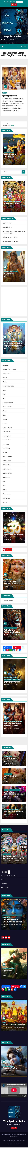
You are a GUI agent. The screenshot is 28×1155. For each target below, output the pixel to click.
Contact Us (4, 880)
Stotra (4, 92)
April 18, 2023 (9, 634)
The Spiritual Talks (11, 36)
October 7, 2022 (10, 159)
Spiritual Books (8, 199)
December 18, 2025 (10, 814)
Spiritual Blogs (7, 465)
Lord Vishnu (7, 341)
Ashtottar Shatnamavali (9, 369)
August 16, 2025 (8, 924)
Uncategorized (7, 494)
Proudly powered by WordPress (9, 1134)
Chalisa (5, 382)
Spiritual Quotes (7, 473)
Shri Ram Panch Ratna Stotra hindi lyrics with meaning (13, 273)
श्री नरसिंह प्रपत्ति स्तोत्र (9, 96)
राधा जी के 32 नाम (7, 223)
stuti (4, 485)
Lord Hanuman (7, 431)
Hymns (5, 411)
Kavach (5, 419)
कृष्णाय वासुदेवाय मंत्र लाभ (12, 682)
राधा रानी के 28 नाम (7, 227)
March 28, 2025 (9, 276)
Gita (13, 152)
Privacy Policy (5, 887)
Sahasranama (14, 341)
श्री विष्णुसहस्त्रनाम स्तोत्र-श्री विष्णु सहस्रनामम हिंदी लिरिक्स (13, 344)
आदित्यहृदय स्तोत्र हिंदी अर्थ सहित (11, 241)
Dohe (4, 390)
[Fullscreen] (25, 1096)
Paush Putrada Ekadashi (13, 1025)
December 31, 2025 (10, 761)
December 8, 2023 (9, 1070)
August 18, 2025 (10, 684)
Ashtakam (5, 365)
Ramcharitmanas (14, 196)
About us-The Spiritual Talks (9, 876)
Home (4, 1140)
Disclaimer (4, 883)
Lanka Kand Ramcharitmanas (12, 202)
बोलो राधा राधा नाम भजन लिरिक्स (10, 237)
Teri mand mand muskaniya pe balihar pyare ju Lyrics (12, 921)
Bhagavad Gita (7, 152)
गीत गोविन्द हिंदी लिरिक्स (9, 1068)
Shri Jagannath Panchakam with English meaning (13, 858)
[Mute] (22, 1096)
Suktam (5, 489)
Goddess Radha (7, 406)
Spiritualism (6, 477)
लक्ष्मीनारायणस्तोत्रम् (10, 632)
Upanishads (6, 498)
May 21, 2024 (9, 348)
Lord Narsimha (7, 440)
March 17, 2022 (8, 1027)
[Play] (3, 1096)
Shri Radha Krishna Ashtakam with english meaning (12, 725)
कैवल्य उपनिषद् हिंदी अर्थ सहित (13, 534)
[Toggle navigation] (25, 46)
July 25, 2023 (8, 860)
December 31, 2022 (10, 537)
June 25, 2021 (9, 206)
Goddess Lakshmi (8, 402)
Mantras (5, 452)
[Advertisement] (14, 301)
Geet (4, 394)
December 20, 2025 (10, 796)
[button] (18, 46)
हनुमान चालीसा (7, 971)
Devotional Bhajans (8, 386)
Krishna (17, 152)
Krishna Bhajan (7, 427)
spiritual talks (18, 98)
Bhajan (5, 377)
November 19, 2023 (9, 973)
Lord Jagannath (7, 436)
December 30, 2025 (10, 583)
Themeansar (14, 1136)
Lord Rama (6, 196)
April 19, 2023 (8, 98)
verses (5, 502)
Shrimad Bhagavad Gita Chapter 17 (12, 155)
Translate (12, 125)
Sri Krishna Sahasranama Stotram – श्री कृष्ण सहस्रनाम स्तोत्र (14, 794)
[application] (14, 1090)
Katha (4, 415)
